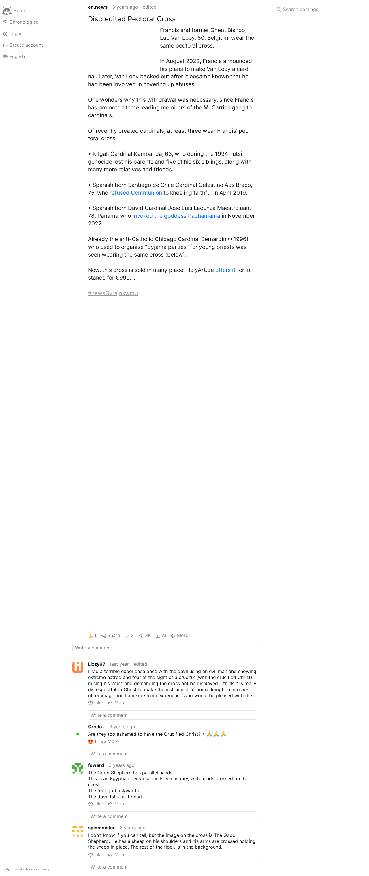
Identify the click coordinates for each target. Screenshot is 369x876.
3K (147, 635)
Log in (16, 33)
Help (6, 869)
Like (98, 703)
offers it (225, 269)
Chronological (24, 22)
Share (114, 635)
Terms (30, 869)
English (17, 56)
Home (19, 10)
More (182, 635)
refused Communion (136, 192)
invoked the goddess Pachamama (176, 215)
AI (164, 635)
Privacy (43, 869)
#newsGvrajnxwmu (113, 293)
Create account (26, 45)
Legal (18, 869)
